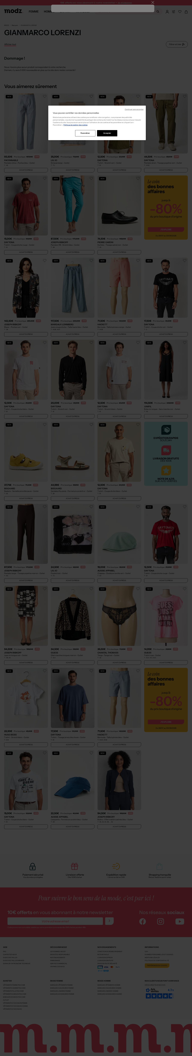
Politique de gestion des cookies (75, 125)
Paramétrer (85, 133)
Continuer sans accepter (134, 109)
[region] (97, 123)
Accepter (107, 133)
